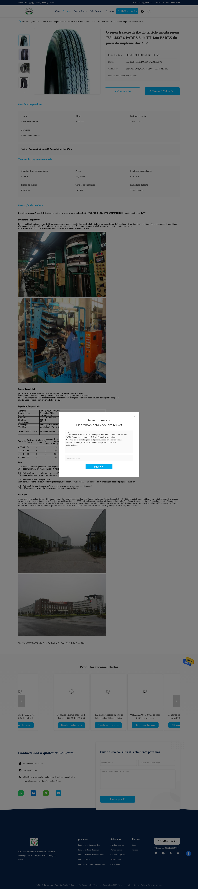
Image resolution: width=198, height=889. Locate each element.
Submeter (99, 466)
